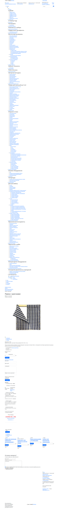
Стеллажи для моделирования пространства (17, 191)
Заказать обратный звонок (47, 475)
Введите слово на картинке (10, 372)
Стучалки (11, 107)
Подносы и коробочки (13, 59)
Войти (53, 2)
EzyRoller (9, 9)
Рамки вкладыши (13, 99)
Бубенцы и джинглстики (14, 225)
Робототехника (11, 68)
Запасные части (12, 48)
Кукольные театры (13, 162)
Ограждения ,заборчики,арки (16, 192)
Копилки (11, 119)
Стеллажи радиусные (14, 195)
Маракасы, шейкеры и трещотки (15, 233)
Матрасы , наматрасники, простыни (17, 218)
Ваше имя (7, 360)
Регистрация (45, 0)
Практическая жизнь (13, 36)
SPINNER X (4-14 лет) (13, 15)
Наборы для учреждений (14, 272)
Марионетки (13, 164)
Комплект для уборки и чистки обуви (22, 441)
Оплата (32, 474)
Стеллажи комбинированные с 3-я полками (18, 209)
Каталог (7, 6)
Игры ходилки (13, 151)
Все (10, 172)
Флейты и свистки (13, 241)
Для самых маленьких (13, 35)
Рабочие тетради (13, 181)
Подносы (12, 61)
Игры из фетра (12, 115)
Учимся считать (12, 140)
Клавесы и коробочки (13, 231)
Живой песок (13, 258)
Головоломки (12, 108)
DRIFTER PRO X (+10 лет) (14, 18)
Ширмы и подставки (14, 168)
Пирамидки (12, 104)
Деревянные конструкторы (15, 153)
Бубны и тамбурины (13, 226)
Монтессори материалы (12, 32)
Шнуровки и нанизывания (14, 98)
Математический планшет (14, 78)
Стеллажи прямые (14, 194)
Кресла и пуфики (12, 187)
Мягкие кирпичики (14, 156)
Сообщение (7, 366)
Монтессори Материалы (15, 276)
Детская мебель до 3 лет (14, 87)
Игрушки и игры (11, 110)
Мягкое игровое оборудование (15, 265)
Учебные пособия (13, 80)
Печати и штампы (13, 250)
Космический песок (14, 259)
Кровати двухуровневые (15, 214)
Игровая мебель (12, 188)
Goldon (14, 278)
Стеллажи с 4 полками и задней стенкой (18, 207)
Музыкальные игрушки (14, 235)
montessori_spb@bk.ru (46, 4)
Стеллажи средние (14, 212)
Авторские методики (11, 71)
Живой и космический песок (14, 257)
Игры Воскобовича (13, 76)
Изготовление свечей (13, 248)
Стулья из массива (14, 200)
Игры (11, 145)
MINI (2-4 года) (12, 12)
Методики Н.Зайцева (13, 79)
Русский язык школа (14, 58)
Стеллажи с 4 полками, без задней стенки (18, 208)
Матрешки (11, 123)
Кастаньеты (12, 232)
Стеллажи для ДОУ (13, 273)
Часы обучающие (13, 142)
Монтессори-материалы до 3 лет (15, 86)
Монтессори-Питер (15, 347)
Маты (11, 264)
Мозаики (11, 125)
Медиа (7, 282)
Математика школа (14, 57)
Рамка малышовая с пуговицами (35, 439)
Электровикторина (13, 113)
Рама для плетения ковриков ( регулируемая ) (10, 440)
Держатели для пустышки (14, 95)
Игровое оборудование (12, 169)
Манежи (11, 189)
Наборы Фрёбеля (13, 74)
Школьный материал (13, 56)
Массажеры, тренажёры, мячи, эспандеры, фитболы (18, 266)
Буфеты (12, 210)
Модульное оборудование (14, 47)
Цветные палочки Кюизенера (15, 81)
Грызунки (11, 92)
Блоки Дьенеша (12, 75)
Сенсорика (11, 37)
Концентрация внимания (14, 118)
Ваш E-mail (7, 363)
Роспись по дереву (13, 252)
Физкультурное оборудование (13, 260)
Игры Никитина (12, 77)
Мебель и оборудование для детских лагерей (17, 271)
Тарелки (11, 236)
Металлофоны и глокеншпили (15, 234)
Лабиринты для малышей (14, 105)
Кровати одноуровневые (15, 215)
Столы (11, 185)
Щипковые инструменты (14, 242)
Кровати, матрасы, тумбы (14, 213)
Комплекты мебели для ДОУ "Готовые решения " (18, 190)
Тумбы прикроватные (14, 219)
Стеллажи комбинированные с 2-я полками (18, 211)
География (11, 43)
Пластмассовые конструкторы (16, 159)
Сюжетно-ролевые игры (14, 138)
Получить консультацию (9, 359)
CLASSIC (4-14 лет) (13, 13)
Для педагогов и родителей (14, 180)
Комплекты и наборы (12, 26)
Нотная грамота (12, 45)
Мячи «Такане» (12, 89)
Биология (11, 54)
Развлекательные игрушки (14, 134)
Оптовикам (8, 283)
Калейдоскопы (12, 116)
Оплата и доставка (9, 281)
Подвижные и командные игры (15, 133)
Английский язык (13, 39)
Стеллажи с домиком (14, 196)
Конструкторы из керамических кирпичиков (18, 154)
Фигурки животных (13, 141)
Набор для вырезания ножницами (46, 440)
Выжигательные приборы (14, 245)
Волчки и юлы (12, 106)
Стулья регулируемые (15, 202)
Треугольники (12, 237)
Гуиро (11, 228)
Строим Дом (13, 161)
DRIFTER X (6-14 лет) (13, 16)
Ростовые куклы (14, 165)
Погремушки (12, 90)
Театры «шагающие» (14, 167)
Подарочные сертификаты (12, 29)
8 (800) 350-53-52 (31, 3)
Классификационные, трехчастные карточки (18, 52)
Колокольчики (12, 229)
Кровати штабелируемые (15, 217)
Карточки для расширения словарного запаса (19, 51)
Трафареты (12, 255)
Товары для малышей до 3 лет (13, 83)
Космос (11, 44)
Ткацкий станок (12, 254)
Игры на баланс (13, 150)
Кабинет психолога (11, 64)
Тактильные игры (13, 102)
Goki (14, 277)
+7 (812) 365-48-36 (20, 3)
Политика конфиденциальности (46, 490)
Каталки (11, 103)
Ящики (12, 63)
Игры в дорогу (13, 146)
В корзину (7, 357)
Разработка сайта (46, 488)
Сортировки (12, 101)
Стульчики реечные (14, 199)
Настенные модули (13, 175)
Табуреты (12, 203)
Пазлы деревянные (13, 100)
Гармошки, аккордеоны (14, 227)
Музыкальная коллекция (14, 46)
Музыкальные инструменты (13, 220)
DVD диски (11, 82)
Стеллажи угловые (14, 197)
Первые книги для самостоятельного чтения (17, 179)
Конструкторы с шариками (15, 155)
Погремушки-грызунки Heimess (15, 91)
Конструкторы (12, 152)
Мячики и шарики (13, 127)
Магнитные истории (13, 122)
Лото (12, 147)
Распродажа (10, 22)
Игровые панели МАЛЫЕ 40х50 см (15, 174)
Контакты (8, 284)
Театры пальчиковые (14, 166)
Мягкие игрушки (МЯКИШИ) (14, 94)
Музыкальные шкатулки (14, 126)
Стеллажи (11, 204)
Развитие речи (12, 49)
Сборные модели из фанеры (16, 160)
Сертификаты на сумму (14, 31)
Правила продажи (44, 489)
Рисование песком (13, 251)
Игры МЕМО (13, 149)
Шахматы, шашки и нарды (14, 143)
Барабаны (11, 224)
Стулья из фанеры (14, 201)
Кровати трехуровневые (15, 216)
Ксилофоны (12, 230)
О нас (7, 280)
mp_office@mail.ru (45, 3)
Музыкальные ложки (13, 223)
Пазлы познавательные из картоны (16, 129)
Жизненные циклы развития (16, 53)
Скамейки (11, 186)
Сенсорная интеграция (14, 267)
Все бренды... (15, 279)
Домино (12, 148)
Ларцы (12, 62)
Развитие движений (13, 263)
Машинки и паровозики (14, 124)
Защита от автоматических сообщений (9, 377)
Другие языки (12, 40)
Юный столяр (12, 256)
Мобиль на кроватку (13, 93)
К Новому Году (10, 19)
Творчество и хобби (11, 243)
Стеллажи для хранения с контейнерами (18, 193)
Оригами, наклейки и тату (14, 249)
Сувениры (11, 253)
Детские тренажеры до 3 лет (14, 88)
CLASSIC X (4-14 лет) (13, 14)
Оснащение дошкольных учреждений (14, 268)
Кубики (11, 109)
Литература (10, 176)
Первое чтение (13, 50)
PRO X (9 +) (11, 17)
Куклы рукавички (14, 163)
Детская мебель (11, 182)
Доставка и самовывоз (34, 475)
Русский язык (12, 38)
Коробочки (13, 60)
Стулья (11, 198)
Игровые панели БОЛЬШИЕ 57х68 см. (16, 173)
